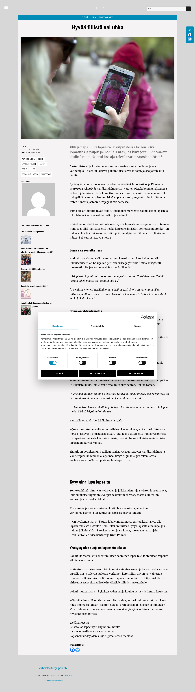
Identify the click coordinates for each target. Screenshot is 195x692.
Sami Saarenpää (33, 152)
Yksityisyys (46, 174)
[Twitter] (190, 39)
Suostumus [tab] (57, 326)
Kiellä (59, 373)
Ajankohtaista (28, 159)
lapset (42, 164)
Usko (93, 17)
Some (33, 169)
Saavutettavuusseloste (53, 681)
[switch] (82, 363)
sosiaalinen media (30, 174)
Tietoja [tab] (137, 326)
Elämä (85, 17)
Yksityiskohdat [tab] (97, 326)
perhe (24, 169)
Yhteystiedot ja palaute (53, 668)
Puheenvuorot (106, 17)
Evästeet (68, 676)
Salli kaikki (136, 373)
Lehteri (97, 8)
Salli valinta (97, 373)
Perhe (40, 159)
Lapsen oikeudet (29, 164)
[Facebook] (190, 35)
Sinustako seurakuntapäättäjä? (34, 286)
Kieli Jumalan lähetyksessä (32, 231)
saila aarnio (33, 149)
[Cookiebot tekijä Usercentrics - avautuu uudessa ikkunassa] (142, 317)
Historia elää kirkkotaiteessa (33, 269)
